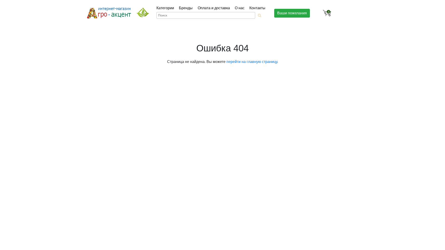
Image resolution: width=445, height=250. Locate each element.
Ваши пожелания (292, 13)
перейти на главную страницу (251, 62)
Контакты (257, 8)
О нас (240, 8)
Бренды (186, 8)
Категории (165, 8)
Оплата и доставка (214, 8)
